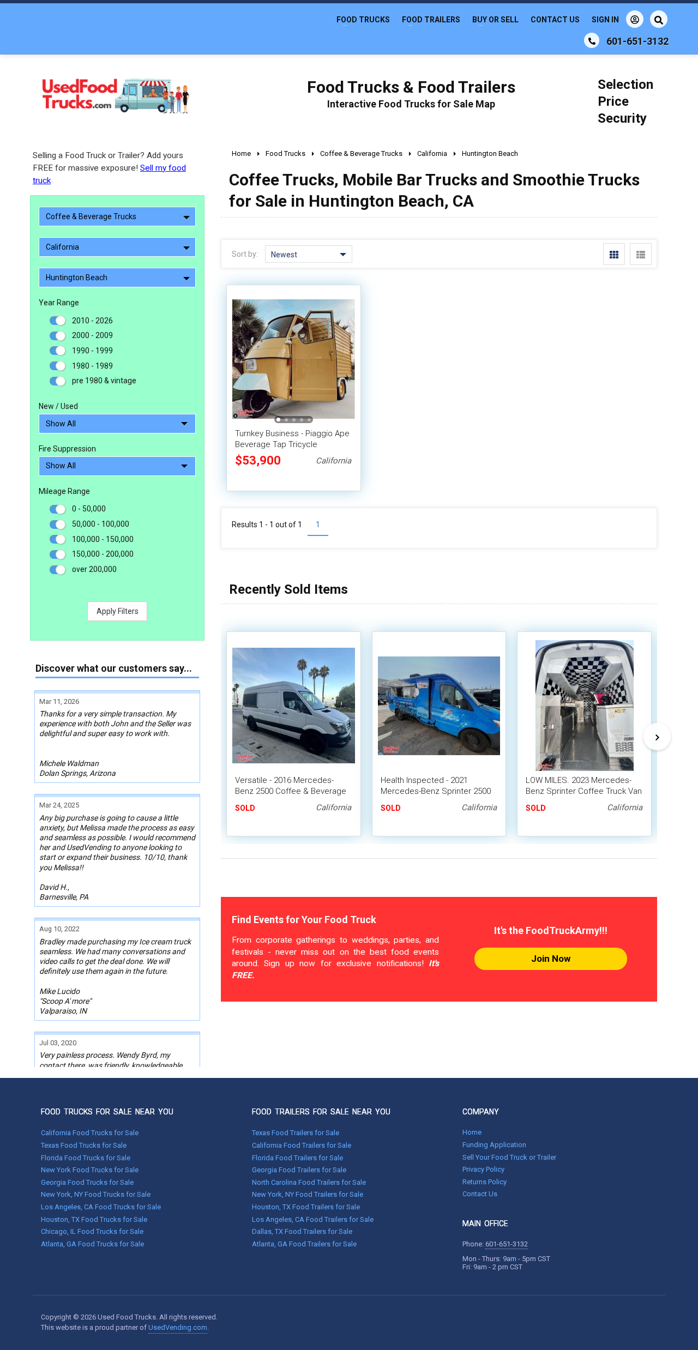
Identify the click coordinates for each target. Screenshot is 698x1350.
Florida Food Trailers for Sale (297, 1158)
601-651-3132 (506, 1244)
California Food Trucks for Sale (90, 1133)
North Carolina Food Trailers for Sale (309, 1182)
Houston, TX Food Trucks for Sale (94, 1219)
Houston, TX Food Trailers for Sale (306, 1207)
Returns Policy (484, 1182)
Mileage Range (64, 491)
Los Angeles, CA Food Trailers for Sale (313, 1219)
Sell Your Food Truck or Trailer (509, 1157)
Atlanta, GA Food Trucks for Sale (92, 1244)
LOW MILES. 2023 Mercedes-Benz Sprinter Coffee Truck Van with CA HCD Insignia (584, 791)
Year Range (59, 302)
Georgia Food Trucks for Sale (87, 1182)
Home (472, 1132)
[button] (341, 359)
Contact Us (555, 19)
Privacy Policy (483, 1169)
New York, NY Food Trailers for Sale (307, 1194)
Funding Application (494, 1145)
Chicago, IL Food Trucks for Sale (92, 1231)
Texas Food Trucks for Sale (84, 1145)
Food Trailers (431, 19)
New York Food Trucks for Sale (90, 1170)
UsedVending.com (177, 1327)
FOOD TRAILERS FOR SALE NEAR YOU (321, 1111)
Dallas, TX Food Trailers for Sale (302, 1231)
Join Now (550, 958)
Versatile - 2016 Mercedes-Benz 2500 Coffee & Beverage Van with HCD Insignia (290, 791)
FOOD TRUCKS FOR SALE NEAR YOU (107, 1111)
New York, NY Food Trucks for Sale (96, 1194)
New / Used (58, 406)
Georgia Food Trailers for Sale (299, 1170)
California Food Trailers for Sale (301, 1145)
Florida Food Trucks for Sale (85, 1158)
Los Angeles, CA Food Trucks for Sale (101, 1207)
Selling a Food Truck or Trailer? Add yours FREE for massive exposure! (109, 167)
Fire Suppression (67, 448)
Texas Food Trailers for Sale (295, 1133)
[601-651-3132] (591, 40)
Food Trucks (363, 19)
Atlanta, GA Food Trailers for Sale (304, 1244)
